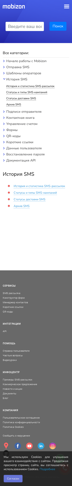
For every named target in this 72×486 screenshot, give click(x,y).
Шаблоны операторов (23, 73)
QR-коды (13, 136)
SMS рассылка (11, 293)
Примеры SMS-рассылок (17, 379)
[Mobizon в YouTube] (29, 446)
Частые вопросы (13, 355)
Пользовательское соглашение (21, 417)
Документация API (21, 160)
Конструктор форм (14, 297)
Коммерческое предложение (20, 384)
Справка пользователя (16, 350)
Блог (5, 398)
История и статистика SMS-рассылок (30, 86)
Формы (12, 130)
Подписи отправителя (24, 111)
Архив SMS (13, 104)
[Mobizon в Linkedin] (41, 446)
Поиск (58, 26)
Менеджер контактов (15, 302)
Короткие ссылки (19, 142)
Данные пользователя (24, 148)
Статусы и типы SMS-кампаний (26, 92)
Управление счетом (21, 124)
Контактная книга (20, 117)
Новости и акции (12, 389)
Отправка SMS (17, 67)
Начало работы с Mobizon (26, 61)
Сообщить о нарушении (16, 435)
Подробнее (47, 469)
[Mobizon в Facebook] (17, 446)
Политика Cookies (13, 427)
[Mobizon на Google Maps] (6, 446)
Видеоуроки (10, 360)
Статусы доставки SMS (21, 98)
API (5, 331)
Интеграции (12, 323)
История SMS (16, 79)
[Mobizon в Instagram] (52, 446)
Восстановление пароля (25, 154)
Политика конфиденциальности (21, 422)
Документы (9, 393)
